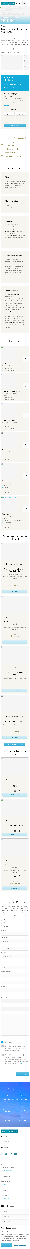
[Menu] (27, 3)
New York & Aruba (5, 1176)
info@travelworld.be (6, 1150)
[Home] (9, 1131)
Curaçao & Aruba (5, 1179)
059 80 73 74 (19, 3)
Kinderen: (20, 101)
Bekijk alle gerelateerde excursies (15, 744)
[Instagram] (11, 1155)
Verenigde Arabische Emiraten (8, 1167)
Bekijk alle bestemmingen (7, 1170)
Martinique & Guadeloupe (7, 1181)
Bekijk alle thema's (5, 1198)
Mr (4, 920)
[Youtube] (16, 1155)
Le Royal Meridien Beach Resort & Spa (15, 785)
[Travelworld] (8, 3)
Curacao (3, 1165)
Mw (5, 923)
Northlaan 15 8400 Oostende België (5, 1141)
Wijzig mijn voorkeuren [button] (20, 1245)
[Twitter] (6, 1155)
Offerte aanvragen (15, 125)
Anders (6, 926)
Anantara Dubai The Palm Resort (15, 866)
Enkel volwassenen (5, 1193)
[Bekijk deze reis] (15, 766)
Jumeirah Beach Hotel (15, 826)
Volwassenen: (19, 98)
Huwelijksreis (4, 1195)
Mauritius (3, 1162)
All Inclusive (4, 1190)
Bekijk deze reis (15, 795)
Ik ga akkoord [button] (7, 1245)
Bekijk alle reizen (5, 1184)
